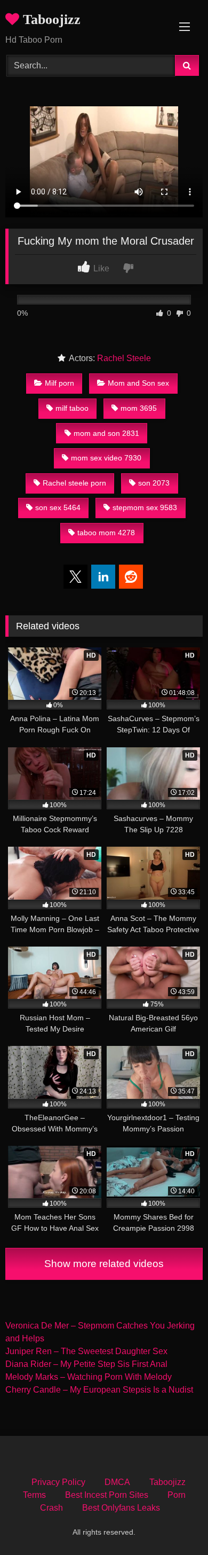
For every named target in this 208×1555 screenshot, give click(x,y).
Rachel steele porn (74, 483)
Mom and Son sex (138, 383)
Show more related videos (104, 1263)
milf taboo (72, 408)
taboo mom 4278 (106, 532)
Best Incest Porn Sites (106, 1494)
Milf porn (59, 383)
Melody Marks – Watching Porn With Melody (88, 1376)
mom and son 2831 (106, 433)
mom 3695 (139, 408)
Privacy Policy (58, 1482)
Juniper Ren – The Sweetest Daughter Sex (86, 1351)
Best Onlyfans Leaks (121, 1507)
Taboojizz (50, 19)
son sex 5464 (58, 507)
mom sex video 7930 (106, 458)
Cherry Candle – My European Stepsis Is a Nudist (99, 1389)
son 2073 (154, 483)
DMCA (117, 1482)
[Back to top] (175, 1523)
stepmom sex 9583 (145, 507)
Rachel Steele (124, 358)
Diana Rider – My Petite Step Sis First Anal (86, 1364)
